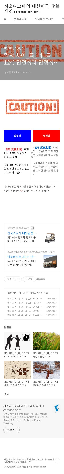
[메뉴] (57, 6)
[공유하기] (14, 279)
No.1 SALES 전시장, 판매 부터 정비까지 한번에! (21, 262)
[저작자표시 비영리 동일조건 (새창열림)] (40, 279)
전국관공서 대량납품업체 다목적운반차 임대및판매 (22, 233)
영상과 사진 (20, 19)
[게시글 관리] (18, 279)
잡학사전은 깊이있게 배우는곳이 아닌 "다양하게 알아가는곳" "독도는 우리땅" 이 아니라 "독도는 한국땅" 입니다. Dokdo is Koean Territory (25, 418)
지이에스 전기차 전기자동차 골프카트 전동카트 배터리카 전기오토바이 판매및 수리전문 (21, 239)
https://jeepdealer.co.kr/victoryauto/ (28, 251)
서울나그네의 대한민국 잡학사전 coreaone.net (31, 6)
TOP (57, 460)
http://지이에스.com (18, 228)
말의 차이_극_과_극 (18, 292)
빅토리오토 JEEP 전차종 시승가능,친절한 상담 (21, 257)
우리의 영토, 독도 (44, 19)
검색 (50, 6)
